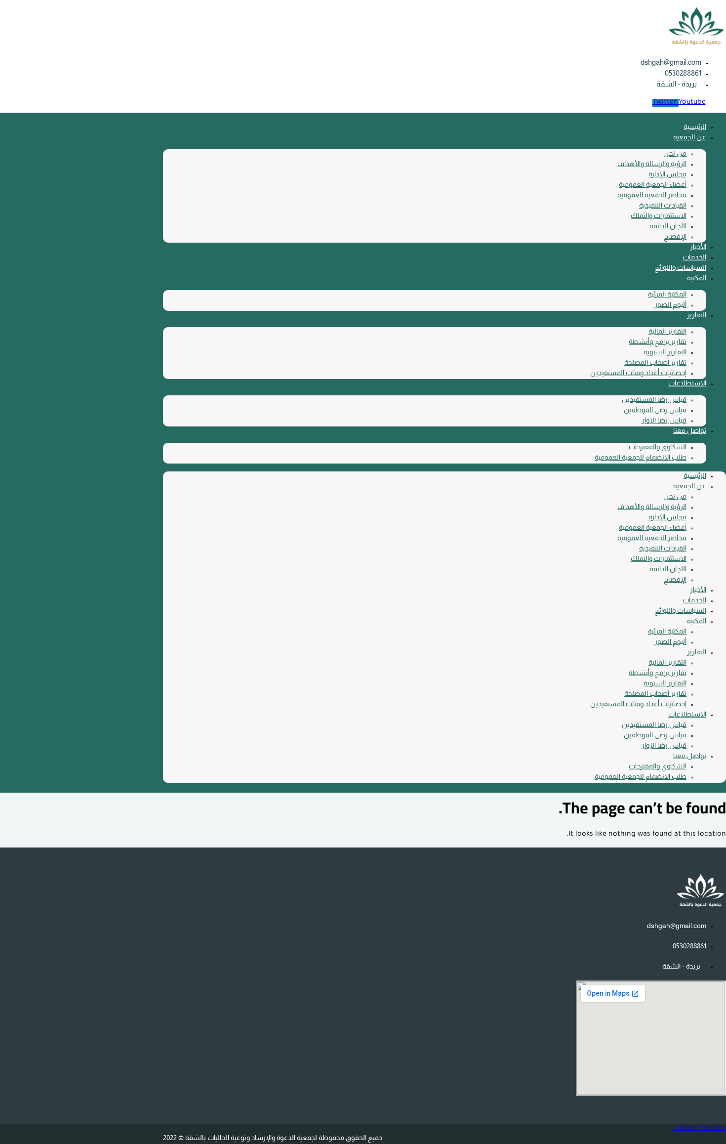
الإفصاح (675, 236)
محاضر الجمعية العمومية (651, 195)
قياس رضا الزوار (664, 420)
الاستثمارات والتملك (658, 215)
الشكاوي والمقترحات (657, 447)
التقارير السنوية (665, 352)
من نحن (674, 153)
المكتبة (696, 278)
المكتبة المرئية (667, 294)
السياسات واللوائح (680, 267)
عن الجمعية (689, 137)
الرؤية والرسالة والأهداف (651, 164)
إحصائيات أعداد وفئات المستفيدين (638, 373)
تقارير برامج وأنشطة (657, 341)
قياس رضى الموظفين (655, 410)
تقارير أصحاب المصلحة (655, 362)
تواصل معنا (689, 430)
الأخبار (698, 247)
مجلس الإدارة (667, 174)
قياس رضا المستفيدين (654, 399)
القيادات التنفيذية (662, 205)
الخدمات (694, 257)
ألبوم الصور (670, 304)
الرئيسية (695, 126)
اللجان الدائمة (667, 226)
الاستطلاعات (687, 383)
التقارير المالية (667, 331)
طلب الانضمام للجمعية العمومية (640, 457)
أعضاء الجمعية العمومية (652, 184)
